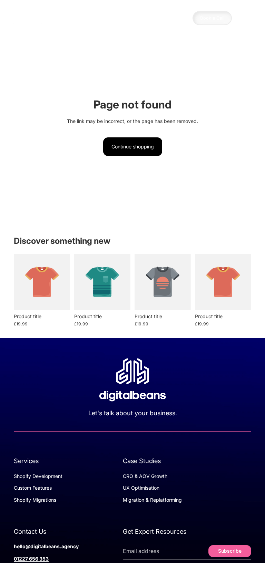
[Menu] (245, 18)
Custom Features (33, 488)
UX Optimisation (141, 488)
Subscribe (230, 551)
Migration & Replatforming (152, 500)
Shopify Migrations (35, 500)
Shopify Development (38, 476)
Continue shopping (132, 146)
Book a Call (212, 18)
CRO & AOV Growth (145, 476)
